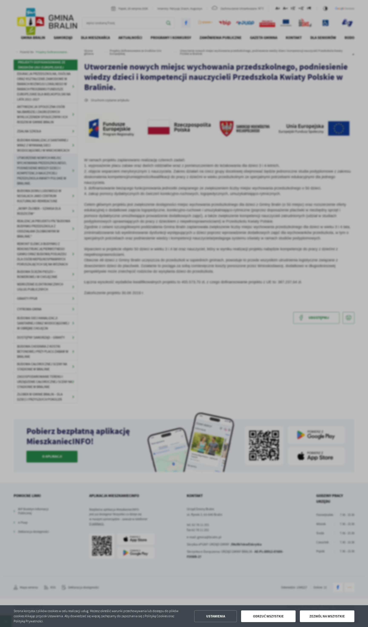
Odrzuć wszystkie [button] (268, 616)
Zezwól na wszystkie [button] (327, 616)
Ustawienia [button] (215, 616)
